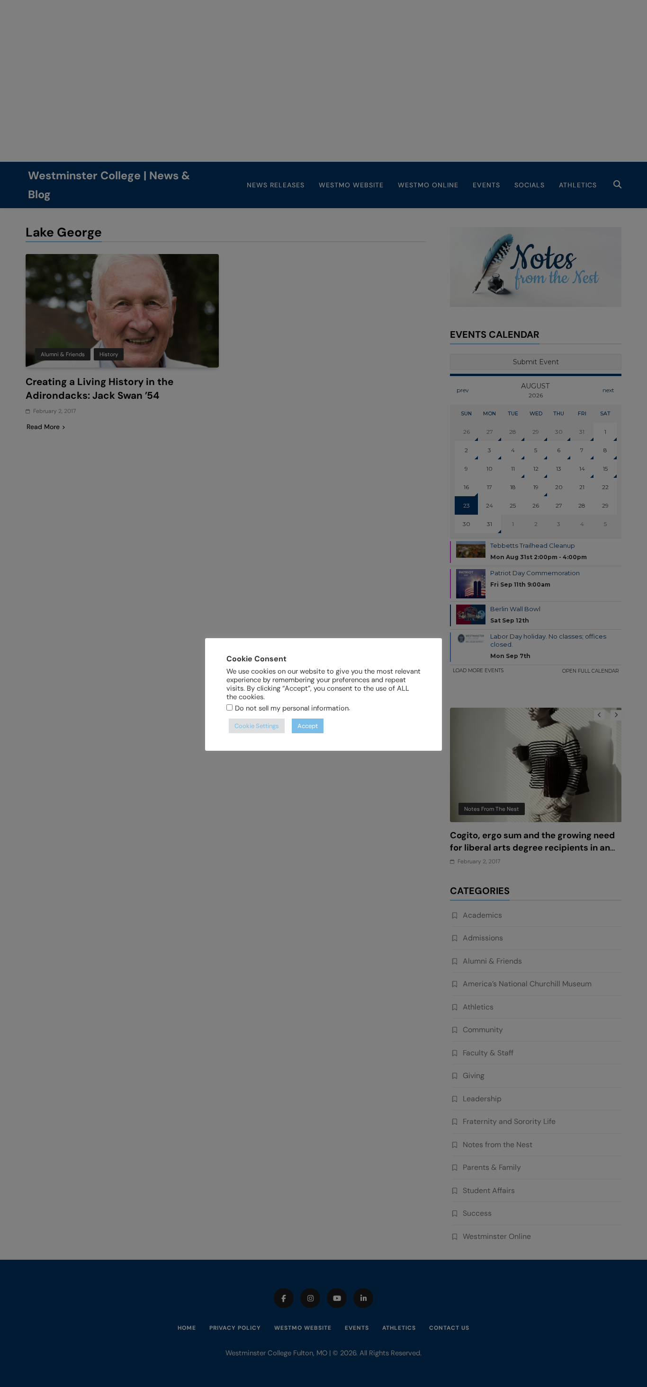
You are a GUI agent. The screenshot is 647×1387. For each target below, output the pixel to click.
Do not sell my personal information (292, 708)
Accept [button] (307, 726)
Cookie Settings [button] (256, 726)
